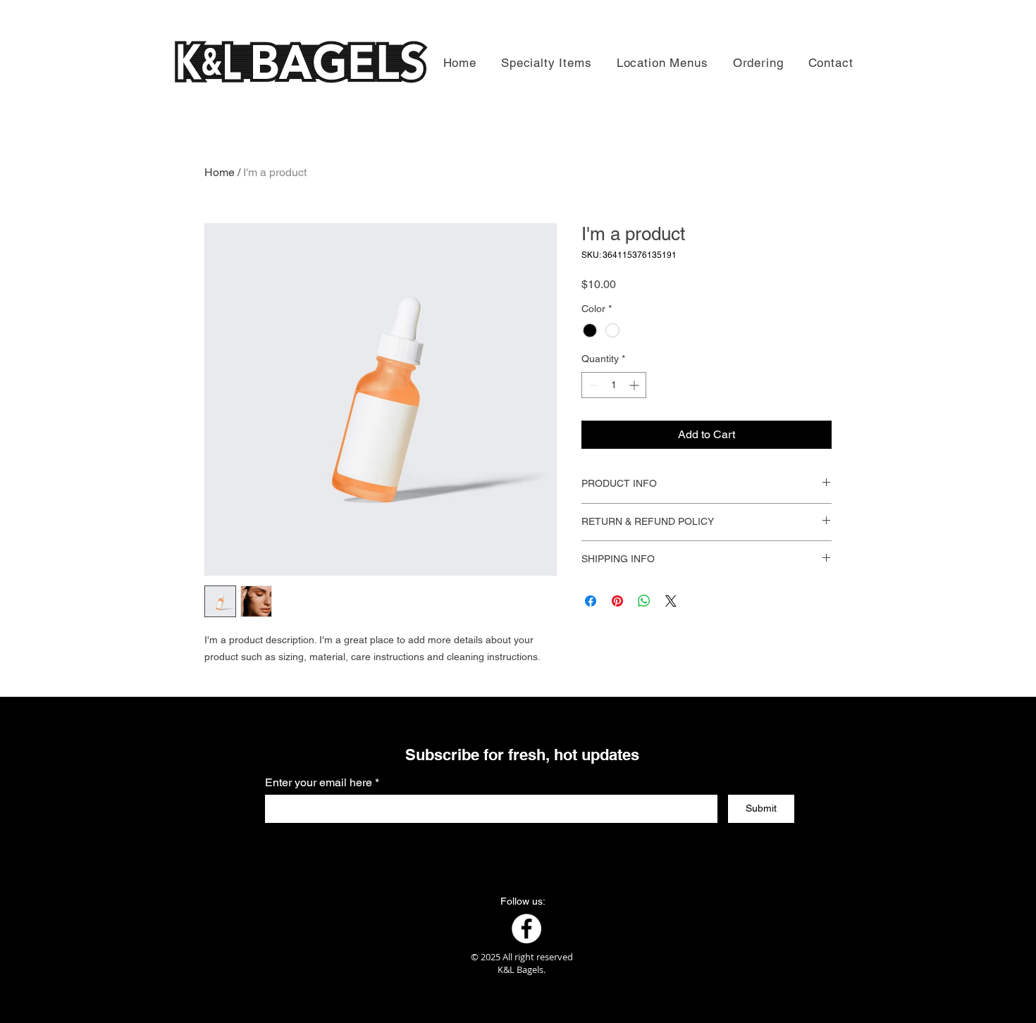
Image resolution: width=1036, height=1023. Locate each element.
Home (219, 172)
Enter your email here (318, 782)
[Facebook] (526, 928)
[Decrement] (592, 385)
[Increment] (635, 385)
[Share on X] (670, 601)
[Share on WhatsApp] (644, 601)
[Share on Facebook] (590, 601)
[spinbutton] (614, 385)
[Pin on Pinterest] (617, 601)
